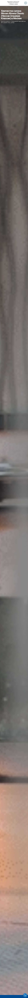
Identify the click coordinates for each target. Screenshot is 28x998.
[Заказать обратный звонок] (25, 995)
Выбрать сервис (14, 4)
